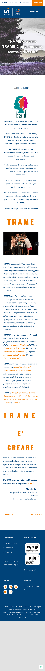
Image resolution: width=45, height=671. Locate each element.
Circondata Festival (11, 358)
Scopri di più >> (31, 570)
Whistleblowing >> (11, 564)
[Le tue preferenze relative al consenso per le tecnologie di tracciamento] (41, 667)
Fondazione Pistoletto (19, 345)
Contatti (8, 552)
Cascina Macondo (10, 396)
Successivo (35, 514)
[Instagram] (11, 587)
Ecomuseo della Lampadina (14, 352)
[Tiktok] (11, 592)
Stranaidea (16, 403)
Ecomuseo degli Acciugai (14, 348)
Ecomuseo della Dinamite (14, 355)
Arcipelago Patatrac (20, 393)
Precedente (8, 514)
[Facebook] (5, 587)
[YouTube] (5, 592)
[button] (5, 244)
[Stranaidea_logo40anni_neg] (11, 8)
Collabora (9, 548)
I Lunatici (22, 396)
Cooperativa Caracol (21, 399)
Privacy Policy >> (10, 561)
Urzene (32, 393)
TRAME (30, 483)
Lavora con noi (11, 543)
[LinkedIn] (16, 587)
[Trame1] (20, 233)
